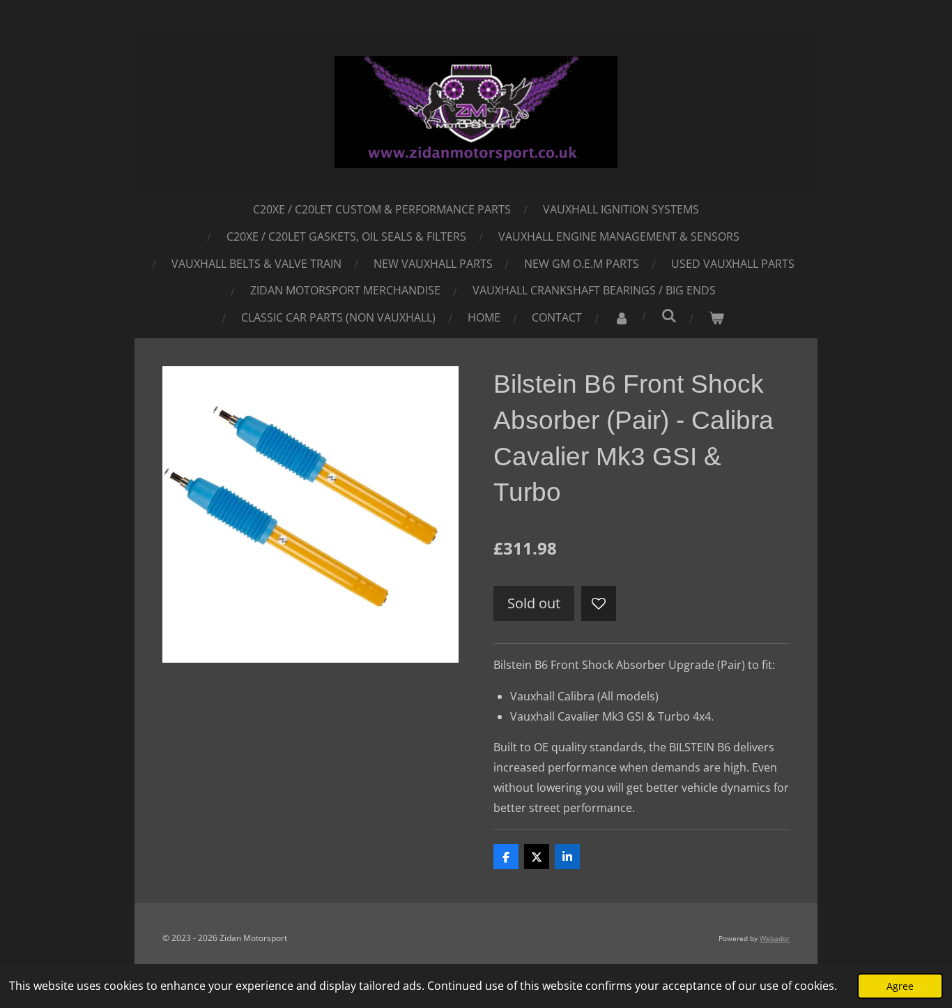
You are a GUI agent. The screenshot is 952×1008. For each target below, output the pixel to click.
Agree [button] (900, 986)
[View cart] (716, 317)
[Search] (669, 315)
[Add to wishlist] (598, 603)
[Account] (621, 317)
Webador (775, 938)
